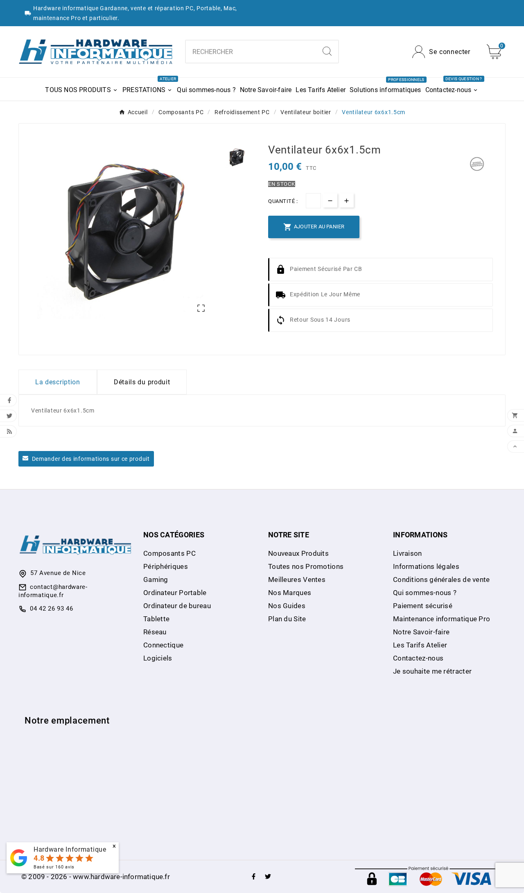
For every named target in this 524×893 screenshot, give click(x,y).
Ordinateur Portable (175, 593)
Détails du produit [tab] (142, 382)
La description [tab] (57, 382)
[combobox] (251, 52)
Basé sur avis (54, 867)
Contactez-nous (418, 658)
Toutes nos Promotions (305, 566)
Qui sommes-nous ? (424, 593)
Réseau (155, 632)
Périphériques (165, 566)
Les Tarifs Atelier (420, 645)
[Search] (327, 51)
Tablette (156, 619)
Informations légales (426, 566)
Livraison (407, 553)
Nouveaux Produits (298, 553)
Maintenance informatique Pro (441, 619)
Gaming (155, 579)
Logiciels (157, 658)
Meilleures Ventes (296, 579)
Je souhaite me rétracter (432, 671)
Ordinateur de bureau (177, 606)
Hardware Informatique (70, 849)
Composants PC (169, 553)
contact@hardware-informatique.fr (53, 591)
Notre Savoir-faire (421, 632)
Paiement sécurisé (422, 606)
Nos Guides (286, 606)
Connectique (163, 645)
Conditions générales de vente (441, 579)
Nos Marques (289, 593)
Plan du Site (287, 619)
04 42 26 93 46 (51, 608)
